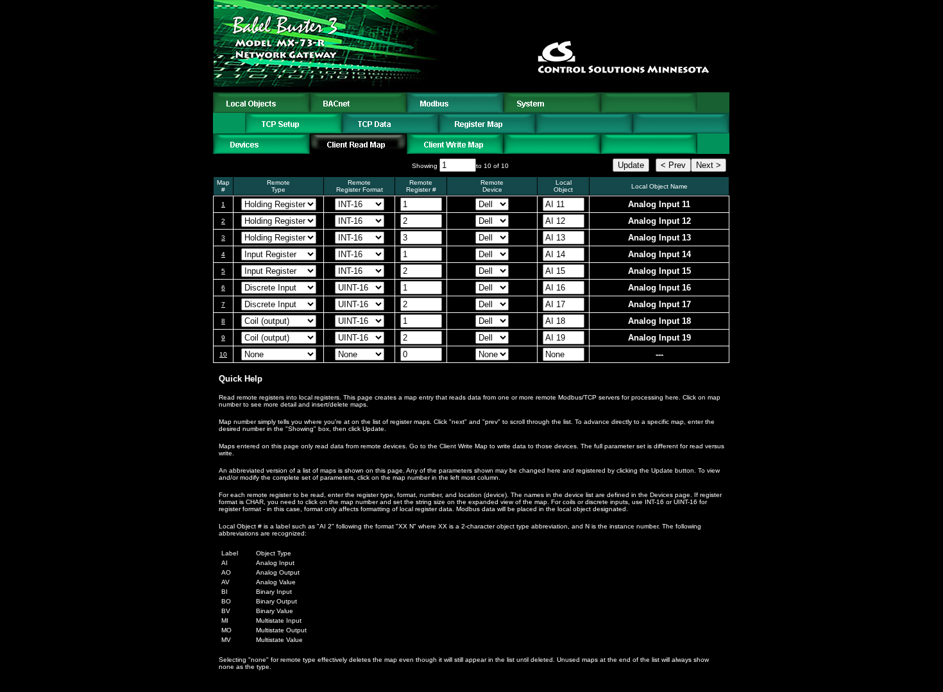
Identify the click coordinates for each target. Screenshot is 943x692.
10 (223, 354)
